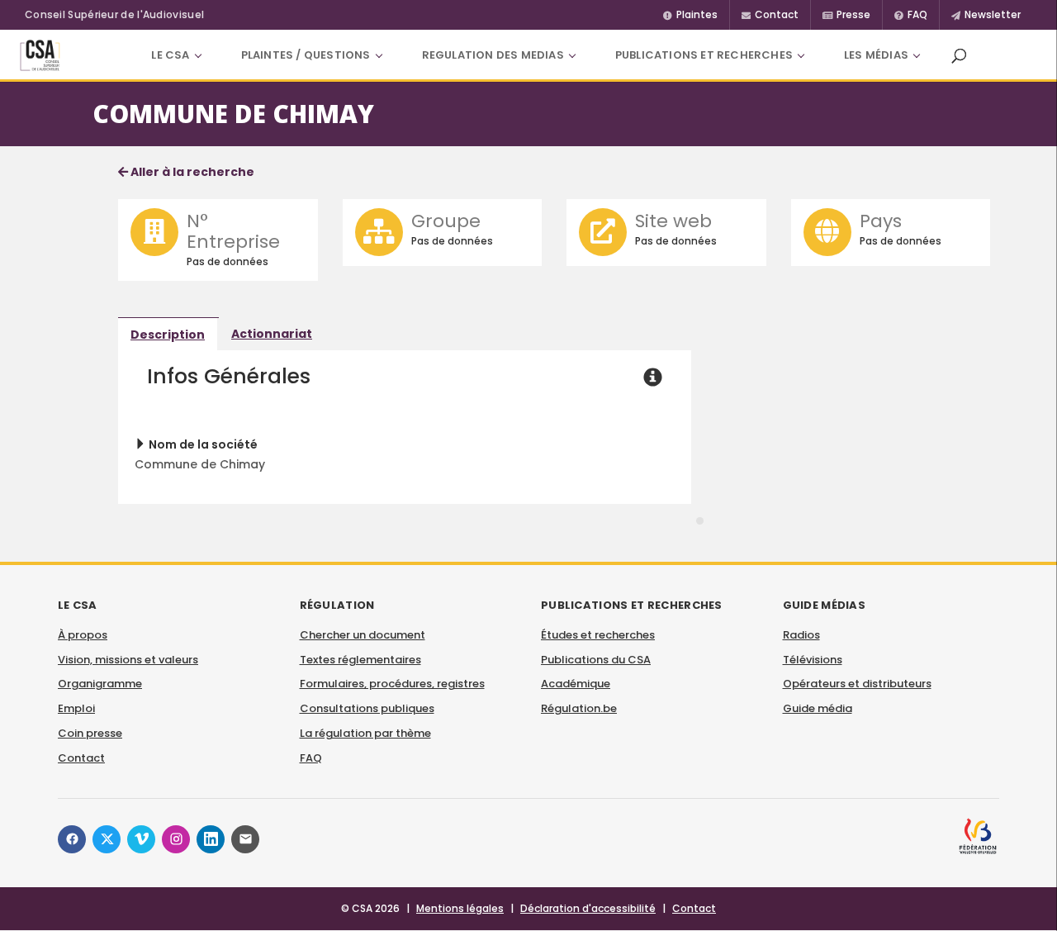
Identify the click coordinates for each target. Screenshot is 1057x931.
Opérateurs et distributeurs (857, 683)
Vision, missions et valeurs (128, 659)
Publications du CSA (596, 659)
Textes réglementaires (360, 659)
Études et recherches (598, 635)
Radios (801, 635)
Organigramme (100, 683)
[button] (958, 55)
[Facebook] (72, 839)
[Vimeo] (141, 839)
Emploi (76, 708)
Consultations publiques (367, 708)
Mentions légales (460, 908)
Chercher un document (362, 635)
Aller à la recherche (191, 172)
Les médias (876, 55)
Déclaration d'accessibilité (588, 908)
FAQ (311, 758)
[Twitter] (106, 839)
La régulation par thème (365, 733)
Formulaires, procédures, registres (392, 683)
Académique (575, 683)
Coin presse (90, 733)
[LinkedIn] (211, 839)
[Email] (245, 839)
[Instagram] (176, 839)
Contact (81, 758)
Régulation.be (579, 708)
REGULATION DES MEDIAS (493, 55)
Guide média (817, 708)
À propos (82, 635)
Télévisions (812, 659)
